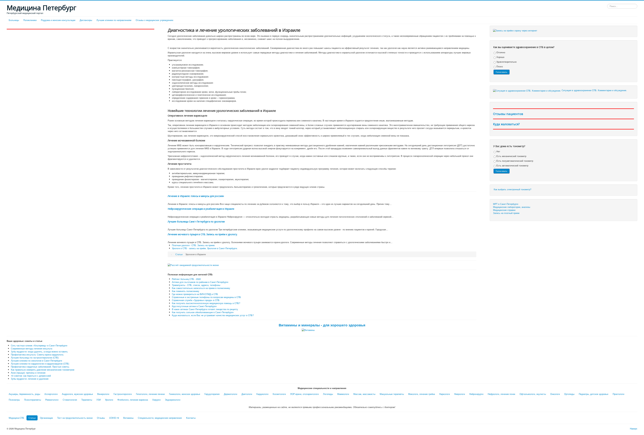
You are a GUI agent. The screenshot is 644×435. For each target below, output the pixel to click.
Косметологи (279, 394)
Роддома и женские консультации (58, 20)
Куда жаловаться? (506, 124)
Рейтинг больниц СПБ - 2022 (186, 279)
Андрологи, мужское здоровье (77, 394)
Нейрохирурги (476, 394)
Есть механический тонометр (511, 156)
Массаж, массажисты (364, 394)
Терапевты (86, 399)
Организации (46, 417)
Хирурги (156, 399)
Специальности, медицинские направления (160, 417)
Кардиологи (262, 394)
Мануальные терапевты (392, 394)
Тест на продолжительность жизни (75, 417)
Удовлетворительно (506, 61)
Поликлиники (30, 20)
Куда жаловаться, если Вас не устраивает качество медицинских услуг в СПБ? (213, 315)
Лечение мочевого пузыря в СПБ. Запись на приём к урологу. (202, 234)
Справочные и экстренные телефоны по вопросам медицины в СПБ (206, 297)
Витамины (128, 417)
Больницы (14, 20)
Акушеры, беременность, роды (24, 394)
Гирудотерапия (212, 394)
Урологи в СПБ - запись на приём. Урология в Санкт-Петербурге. (205, 248)
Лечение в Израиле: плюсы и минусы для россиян (196, 196)
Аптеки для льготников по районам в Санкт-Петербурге (200, 282)
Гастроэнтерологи (123, 394)
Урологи (109, 399)
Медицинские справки (504, 210)
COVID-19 (114, 417)
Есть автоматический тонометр (512, 165)
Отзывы (101, 417)
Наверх (633, 428)
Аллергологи (51, 394)
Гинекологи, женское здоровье (184, 394)
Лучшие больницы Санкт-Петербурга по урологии (196, 221)
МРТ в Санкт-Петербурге (505, 203)
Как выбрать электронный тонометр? (512, 189)
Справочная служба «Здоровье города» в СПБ (196, 300)
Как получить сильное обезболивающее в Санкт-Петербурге (202, 312)
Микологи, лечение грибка (421, 394)
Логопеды (328, 394)
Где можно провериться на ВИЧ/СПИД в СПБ (195, 294)
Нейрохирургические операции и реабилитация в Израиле (201, 208)
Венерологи (103, 394)
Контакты (191, 417)
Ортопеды (569, 394)
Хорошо (500, 57)
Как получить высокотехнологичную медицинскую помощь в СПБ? (206, 303)
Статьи (32, 417)
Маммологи (343, 394)
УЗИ (98, 399)
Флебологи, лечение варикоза (132, 399)
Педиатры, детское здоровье (593, 394)
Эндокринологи (172, 399)
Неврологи (459, 394)
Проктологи (618, 394)
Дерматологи (230, 394)
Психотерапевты (32, 399)
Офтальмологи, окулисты (533, 394)
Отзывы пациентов (508, 114)
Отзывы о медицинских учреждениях (154, 20)
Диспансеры (86, 20)
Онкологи (555, 394)
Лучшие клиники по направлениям (113, 20)
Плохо (499, 66)
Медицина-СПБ (16, 417)
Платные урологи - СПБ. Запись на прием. (193, 245)
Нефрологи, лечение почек (501, 394)
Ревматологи (51, 399)
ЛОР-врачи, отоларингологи (304, 394)
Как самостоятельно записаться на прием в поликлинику (201, 288)
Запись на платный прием (506, 213)
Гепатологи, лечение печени (150, 394)
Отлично (500, 52)
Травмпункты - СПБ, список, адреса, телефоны (196, 285)
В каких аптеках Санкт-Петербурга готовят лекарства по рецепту (205, 309)
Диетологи (246, 394)
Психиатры (14, 399)
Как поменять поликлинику (185, 291)
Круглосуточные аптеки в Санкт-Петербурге (194, 306)
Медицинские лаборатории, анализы (511, 207)
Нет (498, 151)
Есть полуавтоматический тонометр (514, 160)
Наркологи (444, 394)
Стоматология (70, 399)
